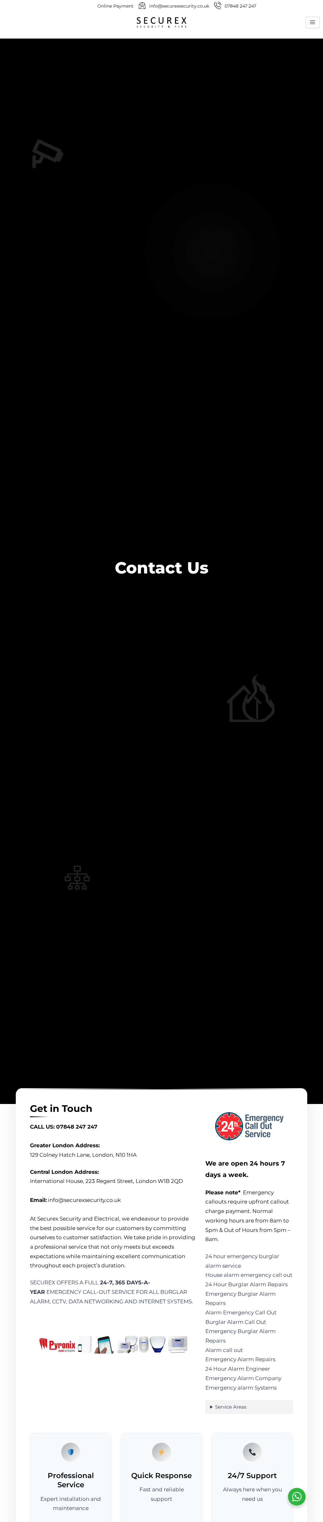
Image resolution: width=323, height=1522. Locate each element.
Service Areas (230, 1407)
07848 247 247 (76, 1127)
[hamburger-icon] (313, 22)
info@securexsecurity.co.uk (84, 1200)
